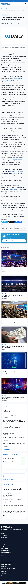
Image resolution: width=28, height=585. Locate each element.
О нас (2, 557)
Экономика (4, 537)
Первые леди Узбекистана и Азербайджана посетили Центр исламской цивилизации (13, 488)
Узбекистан (4, 535)
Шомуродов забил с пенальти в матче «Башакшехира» (12, 410)
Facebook (19, 221)
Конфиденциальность (7, 562)
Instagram (3, 575)
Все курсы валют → (7, 466)
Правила (3, 560)
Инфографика (7, 1)
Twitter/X (12, 221)
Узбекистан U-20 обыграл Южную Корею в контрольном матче (13, 494)
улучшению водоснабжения (16, 171)
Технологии (4, 542)
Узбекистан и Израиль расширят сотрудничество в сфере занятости (11, 426)
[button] (23, 4)
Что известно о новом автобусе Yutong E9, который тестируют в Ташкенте (13, 500)
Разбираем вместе (22, 1)
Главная (3, 8)
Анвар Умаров (4, 23)
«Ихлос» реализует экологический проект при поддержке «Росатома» (14, 432)
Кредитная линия (13, 189)
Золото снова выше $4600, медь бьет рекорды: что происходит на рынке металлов (14, 421)
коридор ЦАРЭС (17, 159)
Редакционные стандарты (8, 568)
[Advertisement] (14, 583)
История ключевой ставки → (9, 479)
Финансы (8, 8)
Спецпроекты (14, 1)
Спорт (3, 546)
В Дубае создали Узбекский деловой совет (13, 415)
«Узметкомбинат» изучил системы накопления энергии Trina (14, 444)
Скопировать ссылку (7, 224)
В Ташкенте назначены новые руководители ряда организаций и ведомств (13, 506)
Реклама (3, 566)
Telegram (5, 221)
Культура (3, 544)
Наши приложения (6, 564)
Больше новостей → (7, 449)
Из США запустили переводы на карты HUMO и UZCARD (14, 438)
